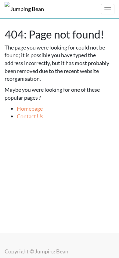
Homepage (30, 108)
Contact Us (30, 116)
